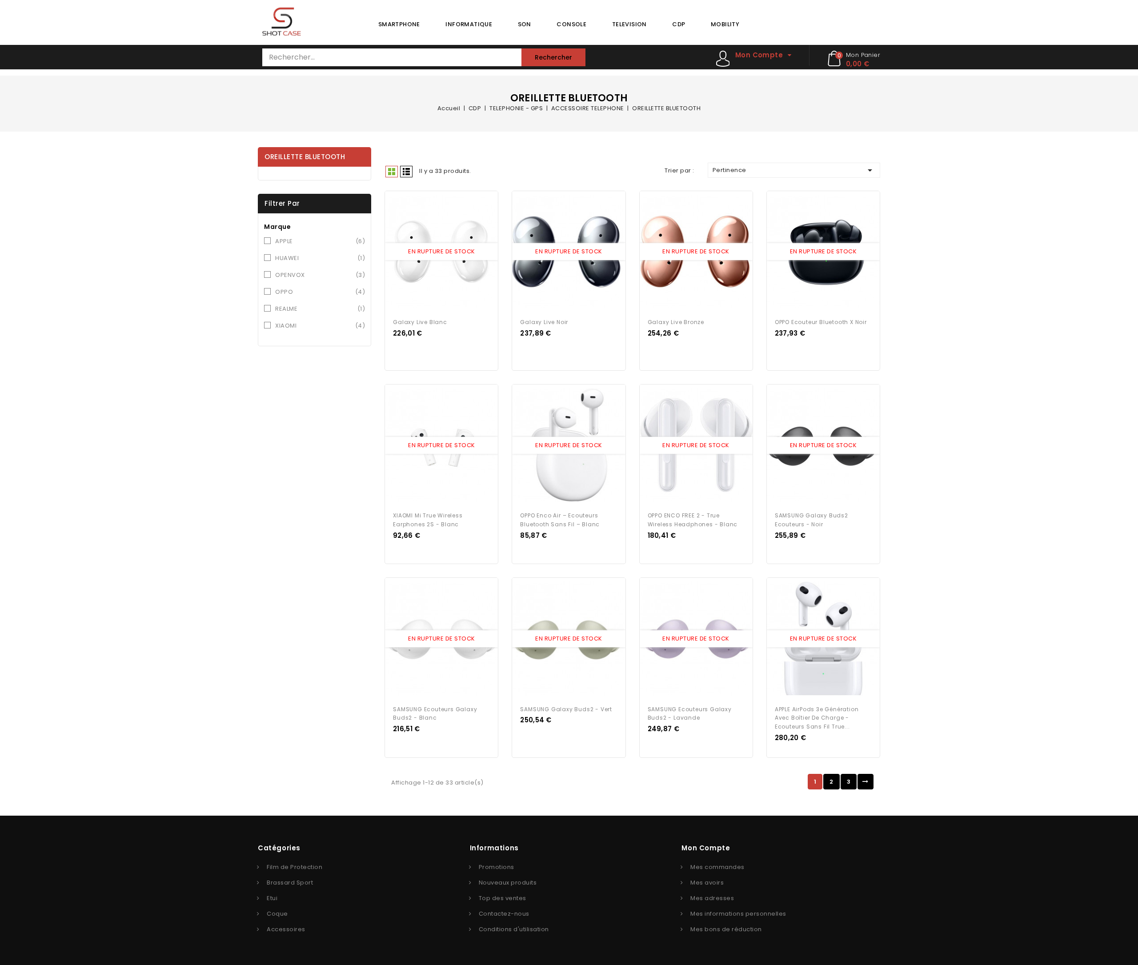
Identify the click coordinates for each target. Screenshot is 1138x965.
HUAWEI (320, 258)
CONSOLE (571, 24)
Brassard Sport (290, 882)
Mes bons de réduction (726, 929)
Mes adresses (712, 898)
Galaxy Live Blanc (420, 322)
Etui (272, 898)
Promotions (496, 867)
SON (524, 24)
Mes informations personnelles (738, 913)
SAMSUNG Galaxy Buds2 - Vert (566, 709)
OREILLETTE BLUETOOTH (304, 156)
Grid (391, 171)
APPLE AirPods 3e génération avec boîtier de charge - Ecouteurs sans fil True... (817, 718)
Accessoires (286, 929)
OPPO (320, 292)
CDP (678, 24)
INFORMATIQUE (468, 24)
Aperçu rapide (433, 252)
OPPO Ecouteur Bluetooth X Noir (821, 322)
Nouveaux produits (508, 882)
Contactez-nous (504, 913)
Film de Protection (294, 867)
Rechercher (553, 57)
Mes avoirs (707, 882)
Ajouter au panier (449, 252)
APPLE (320, 241)
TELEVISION (629, 24)
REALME (320, 308)
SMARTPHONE (399, 24)
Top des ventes (502, 898)
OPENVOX (320, 275)
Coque (277, 913)
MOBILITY (725, 24)
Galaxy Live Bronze (676, 322)
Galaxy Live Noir (544, 322)
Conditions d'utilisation (514, 929)
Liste (406, 171)
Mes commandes (717, 867)
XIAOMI (320, 325)
